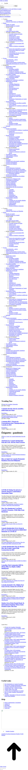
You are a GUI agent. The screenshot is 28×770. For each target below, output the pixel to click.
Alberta (10, 82)
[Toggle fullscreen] (3, 768)
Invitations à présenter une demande (17, 73)
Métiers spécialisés (10, 78)
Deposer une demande (14, 149)
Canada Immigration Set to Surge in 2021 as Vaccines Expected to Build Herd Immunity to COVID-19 (13, 529)
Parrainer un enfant (13, 123)
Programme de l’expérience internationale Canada (15, 145)
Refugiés (8, 126)
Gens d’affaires (12, 104)
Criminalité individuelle (14, 201)
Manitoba (11, 86)
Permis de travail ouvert (14, 141)
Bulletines (11, 193)
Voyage (5, 58)
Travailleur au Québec (11, 154)
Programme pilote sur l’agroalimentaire (18, 112)
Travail (4, 127)
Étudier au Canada (10, 24)
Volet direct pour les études (12, 31)
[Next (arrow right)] (2, 769)
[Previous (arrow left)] (0, 769)
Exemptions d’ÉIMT (14, 138)
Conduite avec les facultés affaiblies (17, 200)
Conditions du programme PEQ (16, 43)
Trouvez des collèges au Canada (16, 50)
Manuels (11, 192)
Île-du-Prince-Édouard (14, 85)
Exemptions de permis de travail (16, 139)
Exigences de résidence (11, 164)
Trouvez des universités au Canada (17, 48)
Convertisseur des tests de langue (16, 53)
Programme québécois (14, 173)
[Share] (2, 768)
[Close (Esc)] (0, 768)
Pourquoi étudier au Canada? (13, 25)
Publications (12, 191)
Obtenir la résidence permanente (16, 46)
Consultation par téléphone (12, 180)
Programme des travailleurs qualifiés (17, 103)
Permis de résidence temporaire (16, 206)
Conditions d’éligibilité (14, 76)
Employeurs (12, 131)
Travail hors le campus (14, 38)
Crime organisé (12, 203)
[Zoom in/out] (5, 768)
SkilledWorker (9, 157)
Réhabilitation (12, 204)
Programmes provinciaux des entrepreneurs (16, 170)
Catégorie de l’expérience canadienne (15, 80)
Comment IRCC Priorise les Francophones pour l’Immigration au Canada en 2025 (12, 423)
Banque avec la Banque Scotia (13, 178)
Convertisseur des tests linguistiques (14, 187)
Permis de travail (10, 61)
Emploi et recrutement (11, 128)
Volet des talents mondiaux (15, 142)
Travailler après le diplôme (15, 39)
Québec (11, 92)
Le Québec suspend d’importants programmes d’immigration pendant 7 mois (15, 642)
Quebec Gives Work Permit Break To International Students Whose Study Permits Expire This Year (12, 604)
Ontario (11, 90)
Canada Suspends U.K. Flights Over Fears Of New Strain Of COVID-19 (12, 585)
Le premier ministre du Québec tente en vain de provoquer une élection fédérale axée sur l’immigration (14, 668)
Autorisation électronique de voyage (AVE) (16, 63)
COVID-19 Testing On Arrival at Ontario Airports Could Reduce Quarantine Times (11, 491)
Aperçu (10, 118)
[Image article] (12, 627)
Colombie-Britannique (14, 84)
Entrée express (9, 67)
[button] (4, 618)
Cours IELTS (12, 51)
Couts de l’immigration (11, 181)
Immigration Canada (11, 66)
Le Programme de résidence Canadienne (18, 130)
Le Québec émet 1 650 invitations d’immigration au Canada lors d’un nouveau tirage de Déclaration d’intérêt (14, 652)
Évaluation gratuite (13, 57)
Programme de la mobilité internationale (18, 143)
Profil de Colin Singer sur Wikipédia (14, 21)
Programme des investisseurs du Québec (15, 169)
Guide (10, 28)
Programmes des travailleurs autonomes (15, 172)
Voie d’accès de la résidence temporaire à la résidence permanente (18, 114)
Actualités (11, 55)
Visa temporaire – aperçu (12, 59)
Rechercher (3, 14)
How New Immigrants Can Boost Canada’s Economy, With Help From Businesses (12, 510)
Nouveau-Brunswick (14, 88)
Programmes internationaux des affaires (15, 176)
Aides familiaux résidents (12, 155)
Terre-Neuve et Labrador (15, 95)
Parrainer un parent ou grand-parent (17, 119)
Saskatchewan (12, 93)
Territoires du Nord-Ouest (15, 96)
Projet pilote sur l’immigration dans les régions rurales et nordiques (18, 110)
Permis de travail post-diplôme (16, 40)
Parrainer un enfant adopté (15, 124)
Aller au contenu (4, 0)
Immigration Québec (11, 101)
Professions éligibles (14, 77)
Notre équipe (9, 20)
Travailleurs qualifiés (14, 69)
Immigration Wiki (13, 196)
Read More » (4, 413)
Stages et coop (12, 35)
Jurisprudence (12, 195)
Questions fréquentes (14, 54)
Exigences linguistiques (11, 162)
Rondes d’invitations (14, 70)
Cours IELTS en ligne (11, 185)
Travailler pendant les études (15, 34)
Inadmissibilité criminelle (12, 197)
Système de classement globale (16, 71)
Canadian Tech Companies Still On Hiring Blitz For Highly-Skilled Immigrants (12, 566)
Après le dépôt (12, 150)
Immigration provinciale (11, 81)
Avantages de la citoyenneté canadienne (15, 161)
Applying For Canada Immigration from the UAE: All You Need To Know (13, 441)
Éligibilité (8, 159)
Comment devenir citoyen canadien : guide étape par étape (12, 409)
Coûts (10, 30)
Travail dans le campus (14, 36)
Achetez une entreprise (11, 174)
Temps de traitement (10, 182)
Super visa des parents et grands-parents (15, 62)
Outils (7, 47)
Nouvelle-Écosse (13, 89)
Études (4, 23)
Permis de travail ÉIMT (14, 136)
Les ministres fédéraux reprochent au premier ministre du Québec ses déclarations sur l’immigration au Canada (15, 660)
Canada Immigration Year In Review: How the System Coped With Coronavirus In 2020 (13, 548)
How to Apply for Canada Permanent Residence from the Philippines (13, 459)
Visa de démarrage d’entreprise (13, 168)
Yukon (10, 97)
